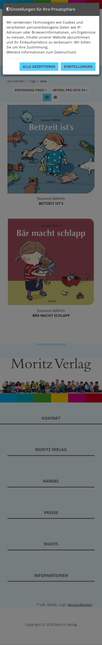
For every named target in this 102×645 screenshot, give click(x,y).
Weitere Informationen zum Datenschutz (41, 52)
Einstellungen (78, 66)
